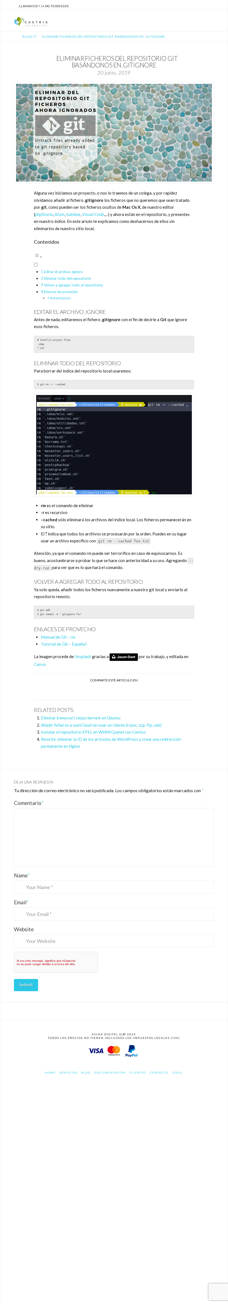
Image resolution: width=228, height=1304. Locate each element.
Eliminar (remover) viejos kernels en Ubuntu (80, 717)
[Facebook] (197, 4)
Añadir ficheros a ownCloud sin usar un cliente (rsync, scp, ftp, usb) (101, 725)
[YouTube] (210, 4)
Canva (40, 664)
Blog (86, 1072)
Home (50, 1072)
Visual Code (93, 214)
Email (21, 902)
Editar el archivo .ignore (63, 272)
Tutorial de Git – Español (63, 643)
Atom (59, 214)
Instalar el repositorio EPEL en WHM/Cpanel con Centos (93, 731)
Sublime (73, 214)
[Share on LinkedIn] (107, 691)
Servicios (68, 1072)
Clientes (138, 1072)
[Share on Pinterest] (120, 691)
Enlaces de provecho (61, 292)
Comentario (29, 803)
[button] (210, 19)
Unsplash (83, 656)
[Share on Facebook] (81, 691)
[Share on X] (94, 691)
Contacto (159, 1072)
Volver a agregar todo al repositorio (73, 285)
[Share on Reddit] (134, 691)
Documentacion (110, 1072)
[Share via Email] (147, 691)
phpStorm (44, 214)
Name (22, 875)
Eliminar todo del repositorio (67, 278)
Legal (177, 1072)
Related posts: (60, 298)
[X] (204, 4)
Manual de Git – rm (58, 637)
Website (24, 929)
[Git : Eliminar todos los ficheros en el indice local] (114, 445)
